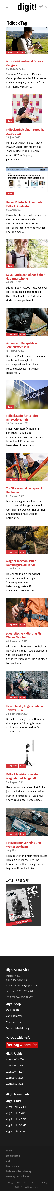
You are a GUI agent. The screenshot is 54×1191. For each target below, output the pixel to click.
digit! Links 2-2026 (16, 1107)
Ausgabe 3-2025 (15, 1077)
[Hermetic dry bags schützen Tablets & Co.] (27, 685)
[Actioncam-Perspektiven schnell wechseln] (27, 322)
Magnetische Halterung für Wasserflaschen (23, 635)
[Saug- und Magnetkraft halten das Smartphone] (27, 253)
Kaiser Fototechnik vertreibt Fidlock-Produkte (24, 204)
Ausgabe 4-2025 (15, 1071)
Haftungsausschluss (17, 1176)
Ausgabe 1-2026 (15, 1065)
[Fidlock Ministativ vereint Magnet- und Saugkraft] (27, 753)
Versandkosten (14, 1022)
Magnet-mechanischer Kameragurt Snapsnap (21, 563)
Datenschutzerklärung (18, 1171)
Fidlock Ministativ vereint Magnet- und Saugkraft (22, 776)
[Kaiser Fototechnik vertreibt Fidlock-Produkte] (27, 181)
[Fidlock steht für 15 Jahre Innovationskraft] (27, 394)
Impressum (12, 1166)
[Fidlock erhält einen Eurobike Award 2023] (27, 108)
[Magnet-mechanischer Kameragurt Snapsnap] (27, 540)
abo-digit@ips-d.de (26, 985)
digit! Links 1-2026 (16, 1113)
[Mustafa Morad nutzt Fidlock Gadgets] (27, 40)
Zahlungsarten (14, 1016)
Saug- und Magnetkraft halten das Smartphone (25, 277)
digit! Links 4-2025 (16, 1119)
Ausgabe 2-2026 (15, 1059)
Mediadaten (13, 1155)
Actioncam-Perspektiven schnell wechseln (22, 345)
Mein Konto (13, 1009)
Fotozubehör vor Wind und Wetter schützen (23, 845)
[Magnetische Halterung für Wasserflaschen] (27, 612)
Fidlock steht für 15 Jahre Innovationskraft (22, 418)
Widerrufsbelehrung (17, 1028)
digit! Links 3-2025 (16, 1125)
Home (9, 1150)
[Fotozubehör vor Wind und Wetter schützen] (27, 822)
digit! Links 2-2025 (16, 1131)
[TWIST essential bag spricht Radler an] (27, 467)
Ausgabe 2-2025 (15, 1083)
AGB (8, 1161)
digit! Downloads (17, 1094)
